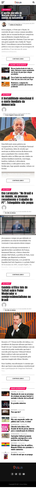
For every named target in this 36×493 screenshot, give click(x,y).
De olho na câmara (10, 213)
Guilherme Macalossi (16, 25)
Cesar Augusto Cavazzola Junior (14, 115)
